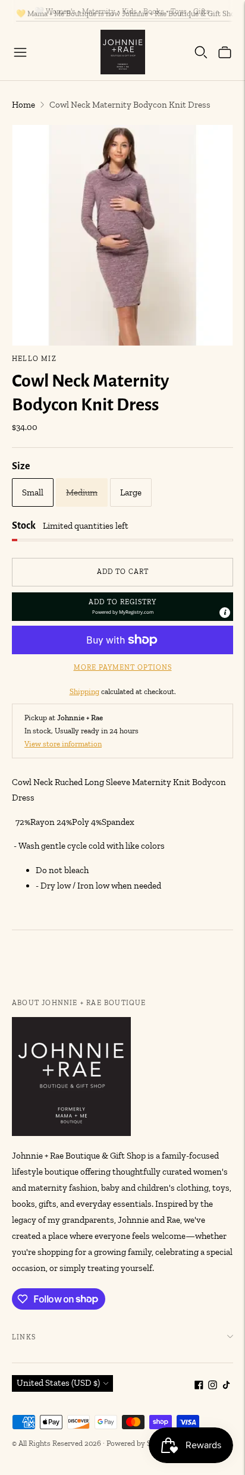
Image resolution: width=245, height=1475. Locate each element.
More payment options (123, 667)
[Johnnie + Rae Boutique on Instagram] (212, 1386)
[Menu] (20, 52)
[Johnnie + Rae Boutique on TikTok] (226, 1386)
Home (23, 104)
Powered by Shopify (139, 1443)
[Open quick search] (201, 52)
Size (21, 466)
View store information (63, 743)
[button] (122, 606)
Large (131, 492)
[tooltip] (224, 612)
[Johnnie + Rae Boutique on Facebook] (198, 1386)
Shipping (84, 691)
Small (32, 492)
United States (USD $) (58, 1382)
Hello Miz (34, 358)
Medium (82, 492)
